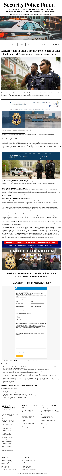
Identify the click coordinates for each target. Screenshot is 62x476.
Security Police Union (29, 4)
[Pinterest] (58, 44)
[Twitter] (55, 44)
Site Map (43, 427)
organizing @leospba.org (46, 424)
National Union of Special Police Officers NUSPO (14, 182)
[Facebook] (53, 44)
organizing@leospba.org (7, 450)
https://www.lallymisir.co (11, 469)
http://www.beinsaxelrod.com (31, 469)
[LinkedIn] (57, 44)
